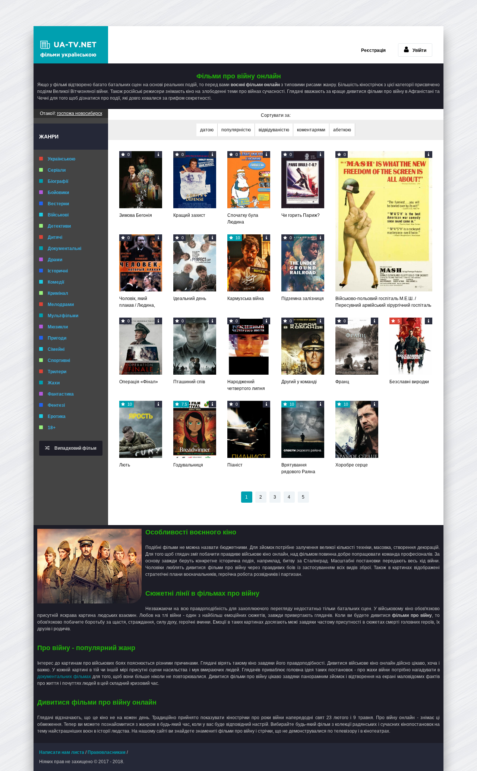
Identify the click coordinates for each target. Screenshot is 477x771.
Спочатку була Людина (242, 219)
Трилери (57, 371)
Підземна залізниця (302, 298)
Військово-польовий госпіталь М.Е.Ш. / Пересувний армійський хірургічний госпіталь (383, 302)
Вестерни (58, 203)
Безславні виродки (409, 381)
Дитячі (55, 237)
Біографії (58, 181)
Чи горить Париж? (300, 215)
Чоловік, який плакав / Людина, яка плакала (137, 302)
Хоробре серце (351, 465)
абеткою (342, 129)
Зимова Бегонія (135, 215)
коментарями (311, 129)
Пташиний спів (189, 381)
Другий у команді (299, 381)
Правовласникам (107, 752)
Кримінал (58, 293)
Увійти (419, 50)
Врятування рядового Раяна (298, 468)
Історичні (58, 271)
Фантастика (61, 394)
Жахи (54, 383)
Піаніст (235, 465)
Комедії (56, 282)
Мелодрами (61, 304)
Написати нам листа (61, 752)
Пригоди (57, 338)
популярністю (236, 129)
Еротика (57, 416)
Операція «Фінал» (138, 381)
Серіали (57, 170)
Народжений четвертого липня (246, 385)
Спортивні (59, 360)
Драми (55, 259)
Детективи (59, 226)
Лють (124, 465)
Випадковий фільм (75, 448)
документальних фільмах (64, 676)
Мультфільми (63, 315)
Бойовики (58, 192)
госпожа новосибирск (79, 113)
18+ (52, 427)
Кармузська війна (245, 298)
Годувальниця (188, 465)
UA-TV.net (71, 44)
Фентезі (56, 405)
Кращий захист (189, 215)
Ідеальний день (189, 298)
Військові (58, 215)
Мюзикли (58, 327)
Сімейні (56, 349)
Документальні (64, 248)
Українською (61, 159)
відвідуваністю (274, 129)
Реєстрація (373, 50)
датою (207, 129)
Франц (342, 381)
